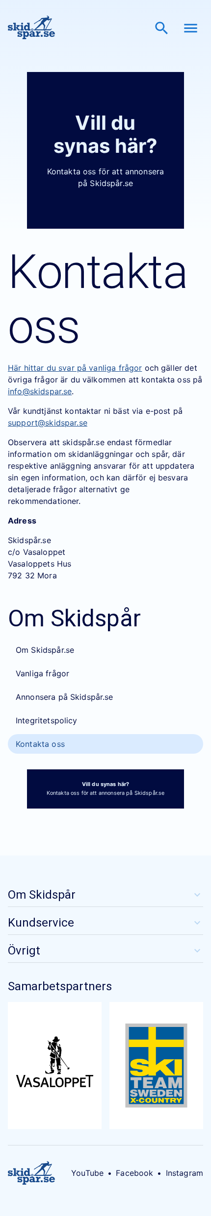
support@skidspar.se (47, 423)
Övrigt (24, 950)
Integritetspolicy (47, 720)
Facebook (134, 1173)
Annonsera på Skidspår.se (64, 697)
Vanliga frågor (42, 673)
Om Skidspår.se (45, 650)
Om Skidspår (42, 895)
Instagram (184, 1173)
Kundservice (41, 923)
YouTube (87, 1173)
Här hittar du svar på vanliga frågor (75, 368)
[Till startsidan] (31, 28)
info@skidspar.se (40, 391)
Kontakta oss (40, 744)
